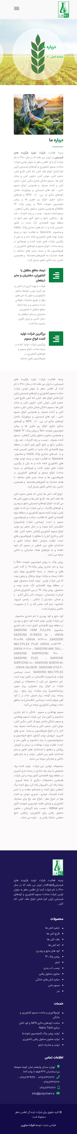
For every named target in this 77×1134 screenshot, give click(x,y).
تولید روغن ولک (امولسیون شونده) (41, 1033)
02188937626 (52, 1082)
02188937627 (46, 1077)
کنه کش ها (54, 945)
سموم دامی (54, 985)
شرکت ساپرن (28, 1125)
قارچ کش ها (53, 934)
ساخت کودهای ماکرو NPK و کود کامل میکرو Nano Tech (39, 1025)
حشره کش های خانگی (48, 979)
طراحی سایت (49, 1125)
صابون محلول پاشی (49, 974)
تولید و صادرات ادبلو (49, 1045)
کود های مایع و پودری (48, 951)
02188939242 (27, 1077)
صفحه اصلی (56, 57)
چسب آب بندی (52, 968)
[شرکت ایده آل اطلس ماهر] (57, 867)
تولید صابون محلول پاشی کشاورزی (41, 1039)
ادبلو (57, 962)
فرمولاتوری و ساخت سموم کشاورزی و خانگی (40, 1015)
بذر (58, 991)
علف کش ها (53, 939)
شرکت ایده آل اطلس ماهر (28, 1112)
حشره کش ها (52, 928)
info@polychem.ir (43, 1093)
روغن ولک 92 (52, 956)
